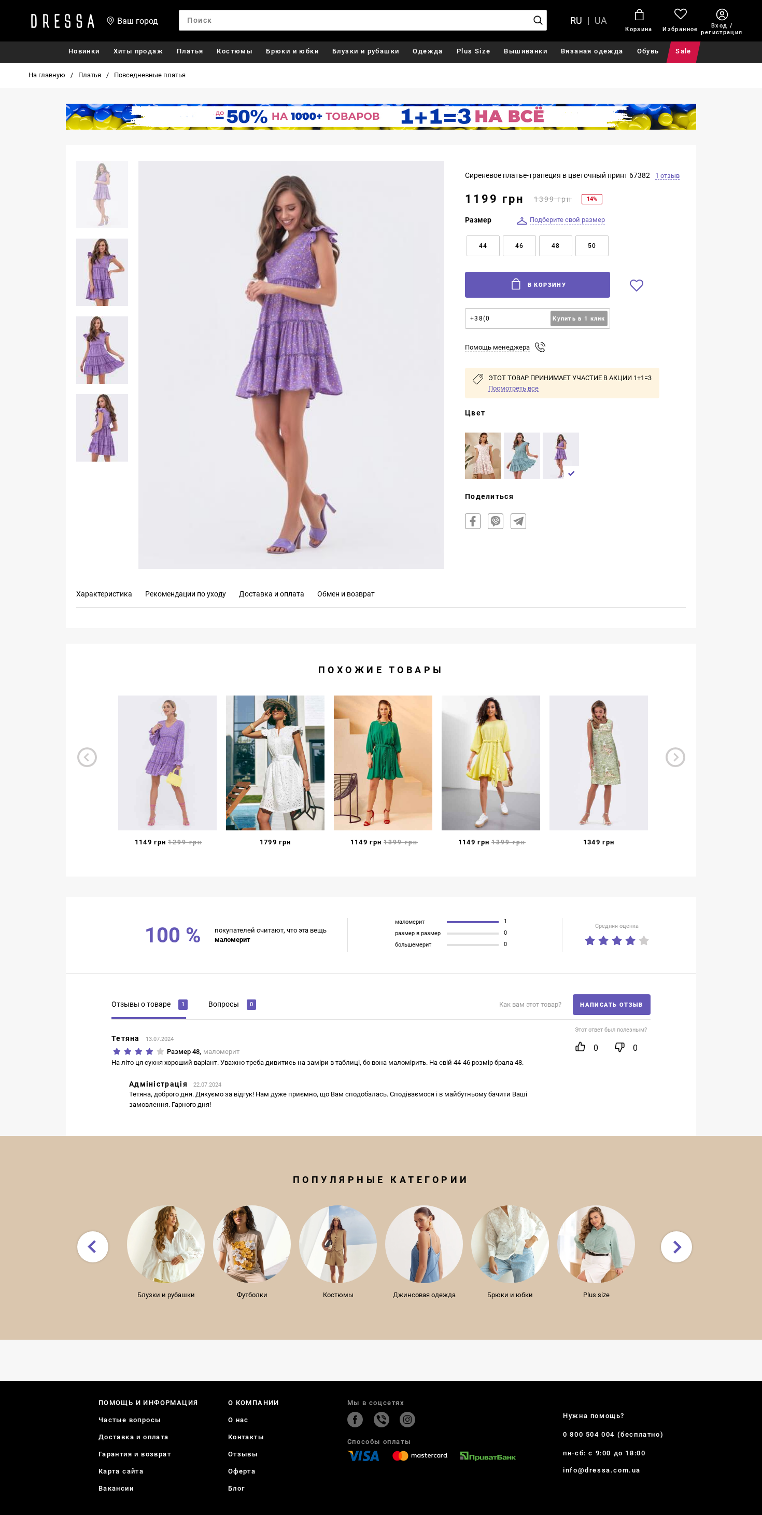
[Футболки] (252, 1244)
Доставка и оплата (133, 1437)
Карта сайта (121, 1471)
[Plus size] (596, 1244)
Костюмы (234, 51)
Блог (236, 1488)
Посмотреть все (513, 388)
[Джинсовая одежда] (424, 1244)
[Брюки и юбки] (510, 1244)
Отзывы (243, 1454)
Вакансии (116, 1488)
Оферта (242, 1471)
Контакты (246, 1437)
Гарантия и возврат (134, 1454)
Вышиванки (525, 51)
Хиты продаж (138, 51)
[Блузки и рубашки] (166, 1244)
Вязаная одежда (592, 51)
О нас (238, 1420)
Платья (190, 51)
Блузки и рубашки (365, 51)
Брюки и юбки (292, 51)
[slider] (617, 938)
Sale (683, 51)
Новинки (84, 51)
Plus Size (474, 51)
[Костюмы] (338, 1244)
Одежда (428, 51)
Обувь (648, 51)
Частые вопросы (129, 1420)
